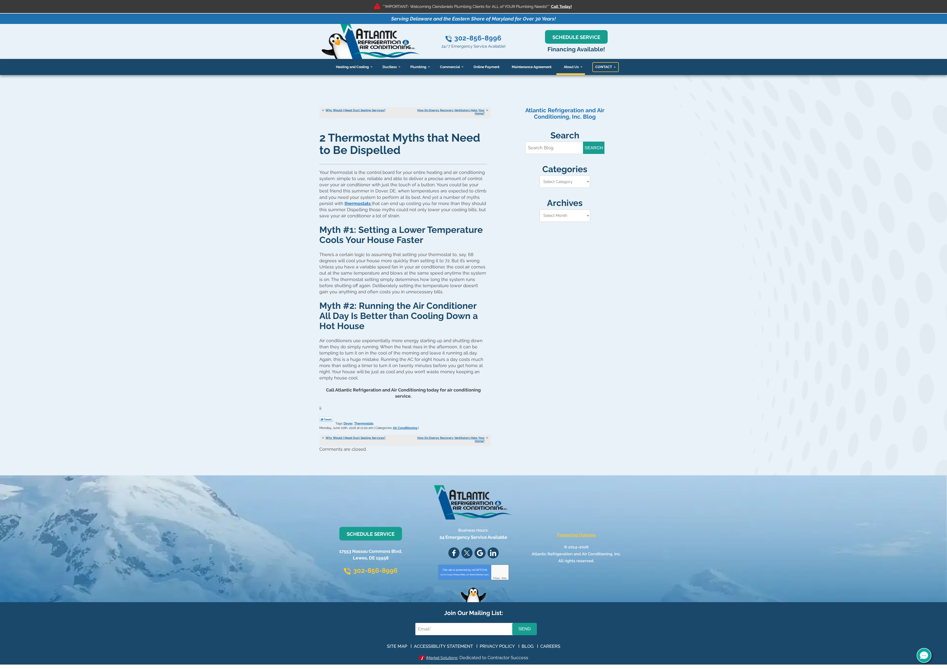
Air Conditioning (405, 428)
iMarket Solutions (441, 657)
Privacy (496, 578)
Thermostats (363, 423)
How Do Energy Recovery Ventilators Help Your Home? (451, 112)
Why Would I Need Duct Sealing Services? (355, 110)
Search (593, 147)
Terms (504, 578)
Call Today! (561, 6)
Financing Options (576, 535)
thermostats (358, 203)
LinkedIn (493, 552)
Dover (348, 423)
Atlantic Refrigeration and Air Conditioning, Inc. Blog (564, 113)
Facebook (453, 552)
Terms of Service (477, 575)
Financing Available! (576, 49)
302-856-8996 (477, 38)
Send (524, 628)
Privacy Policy (459, 575)
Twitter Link (326, 419)
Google (480, 552)
